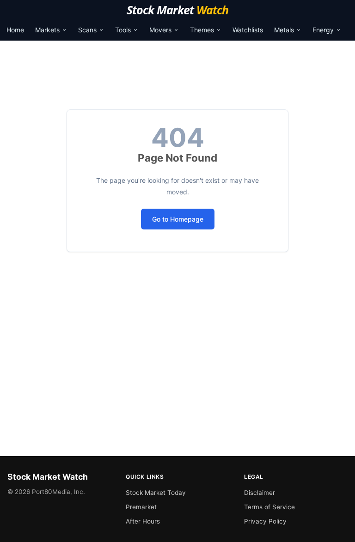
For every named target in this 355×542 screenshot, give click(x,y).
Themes (202, 30)
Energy (323, 30)
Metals (284, 30)
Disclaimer (259, 492)
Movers (160, 30)
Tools (123, 30)
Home (15, 30)
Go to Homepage (177, 219)
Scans (87, 30)
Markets (47, 30)
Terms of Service (269, 507)
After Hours (143, 521)
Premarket (141, 507)
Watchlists (248, 30)
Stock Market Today (156, 492)
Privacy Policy (265, 521)
